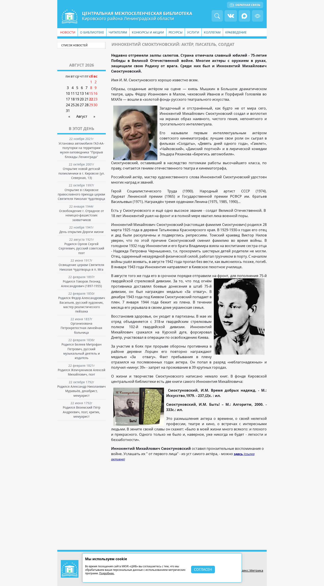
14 (87, 93)
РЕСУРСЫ (175, 32)
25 (73, 104)
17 (68, 99)
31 (68, 110)
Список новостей (74, 45)
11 (73, 93)
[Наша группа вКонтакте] (231, 15)
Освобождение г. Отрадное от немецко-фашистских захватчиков (81, 215)
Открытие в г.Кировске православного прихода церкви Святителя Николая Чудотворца (81, 194)
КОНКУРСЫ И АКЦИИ (148, 32)
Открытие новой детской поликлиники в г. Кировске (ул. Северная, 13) (81, 173)
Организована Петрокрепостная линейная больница (81, 328)
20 (82, 99)
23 (95, 99)
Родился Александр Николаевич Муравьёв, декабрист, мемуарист (81, 391)
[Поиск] (217, 15)
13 (82, 93)
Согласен (203, 569)
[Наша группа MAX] (244, 15)
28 (87, 104)
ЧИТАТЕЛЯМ (118, 32)
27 (82, 104)
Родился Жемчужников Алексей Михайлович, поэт (81, 372)
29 (91, 104)
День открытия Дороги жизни (81, 232)
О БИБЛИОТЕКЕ (92, 32)
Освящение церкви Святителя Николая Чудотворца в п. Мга (81, 267)
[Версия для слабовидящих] (257, 15)
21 (87, 99)
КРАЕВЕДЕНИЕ (236, 32)
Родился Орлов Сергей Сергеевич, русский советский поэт (81, 248)
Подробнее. (106, 573)
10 (68, 93)
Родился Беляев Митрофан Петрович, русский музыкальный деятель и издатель (81, 351)
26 (77, 104)
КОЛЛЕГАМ (212, 32)
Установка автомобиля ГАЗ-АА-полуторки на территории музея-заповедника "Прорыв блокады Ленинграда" (81, 150)
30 (95, 104)
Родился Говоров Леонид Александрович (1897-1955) (81, 283)
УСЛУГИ (193, 32)
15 (91, 93)
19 (77, 99)
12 (77, 93)
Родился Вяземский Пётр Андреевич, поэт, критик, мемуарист (81, 412)
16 (95, 93)
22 (91, 99)
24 (68, 104)
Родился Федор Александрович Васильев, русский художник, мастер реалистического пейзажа (81, 304)
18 (73, 99)
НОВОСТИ (67, 32)
